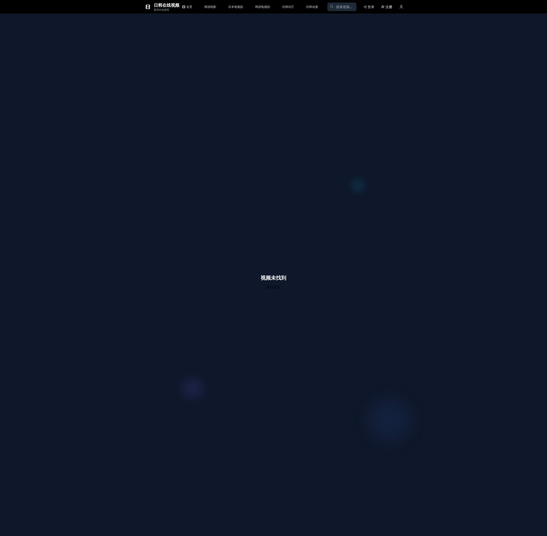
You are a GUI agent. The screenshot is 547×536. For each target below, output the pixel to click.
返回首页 (273, 287)
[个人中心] (401, 7)
